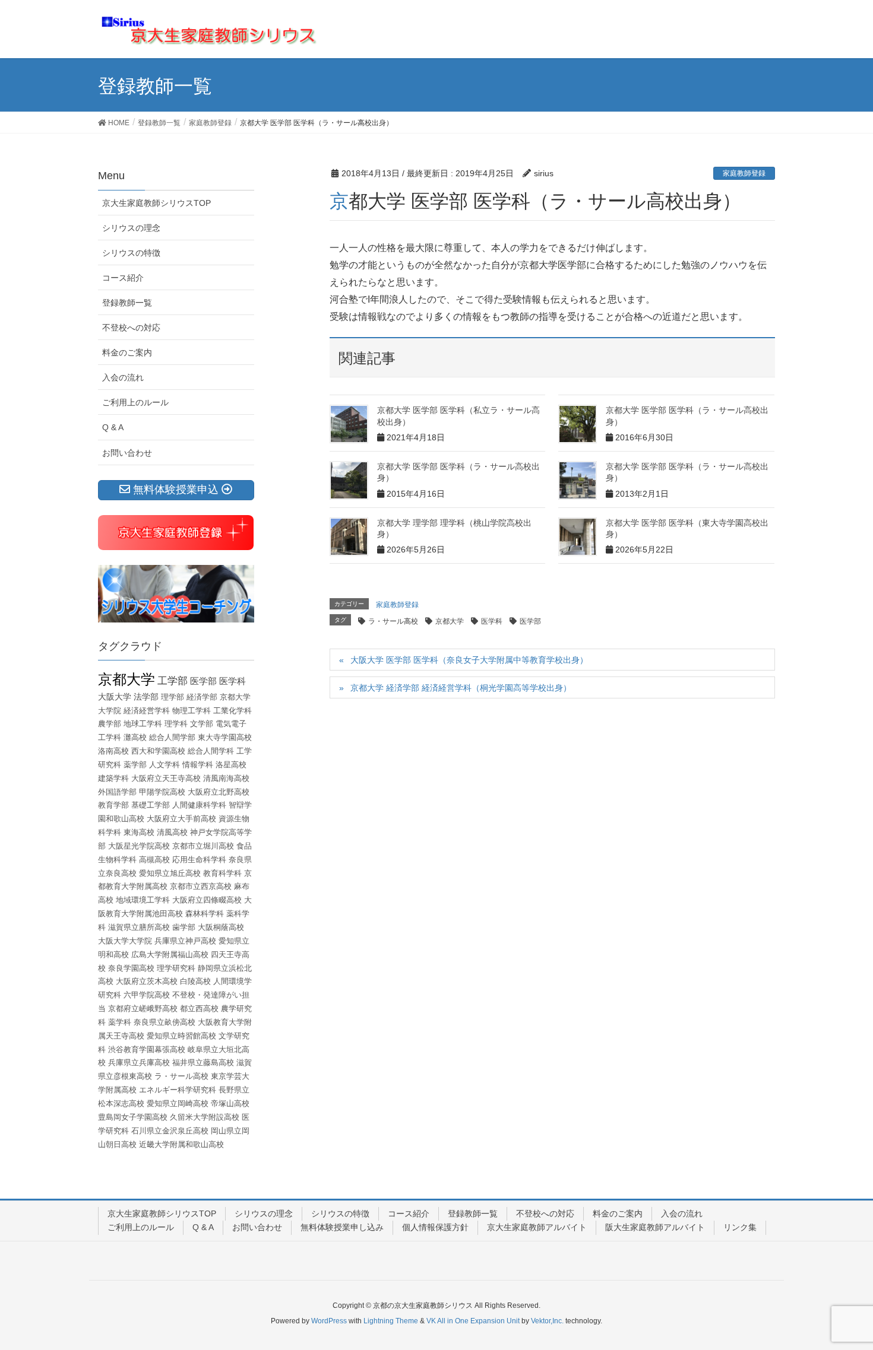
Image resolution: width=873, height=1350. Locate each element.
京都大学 (449, 621)
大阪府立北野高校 (218, 791)
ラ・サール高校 (393, 621)
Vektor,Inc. (547, 1321)
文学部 (201, 723)
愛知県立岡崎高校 (177, 1103)
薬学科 (119, 1022)
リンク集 (740, 1227)
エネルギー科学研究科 (177, 1089)
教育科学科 (222, 873)
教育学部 (113, 805)
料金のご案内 (127, 352)
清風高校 (172, 832)
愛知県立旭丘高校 (170, 873)
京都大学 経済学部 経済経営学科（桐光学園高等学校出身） (460, 688)
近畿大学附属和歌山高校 (181, 1144)
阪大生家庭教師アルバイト (655, 1227)
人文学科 (164, 764)
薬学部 (135, 764)
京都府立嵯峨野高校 (143, 1008)
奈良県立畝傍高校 (164, 1022)
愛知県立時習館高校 (181, 1035)
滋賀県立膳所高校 (139, 927)
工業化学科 (232, 710)
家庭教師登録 (744, 173)
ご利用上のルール (135, 402)
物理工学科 (191, 710)
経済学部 (201, 697)
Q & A (113, 427)
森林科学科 (204, 913)
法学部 (146, 696)
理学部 (172, 697)
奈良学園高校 (131, 968)
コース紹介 (123, 277)
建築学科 (113, 778)
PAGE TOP (842, 1299)
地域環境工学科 (143, 899)
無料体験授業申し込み (342, 1227)
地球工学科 (143, 723)
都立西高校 (199, 1008)
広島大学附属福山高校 (169, 954)
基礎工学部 (150, 805)
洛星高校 (231, 764)
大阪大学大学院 (125, 940)
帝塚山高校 (230, 1103)
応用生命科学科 (199, 859)
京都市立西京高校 (201, 886)
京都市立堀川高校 (203, 845)
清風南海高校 (226, 778)
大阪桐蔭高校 (221, 927)
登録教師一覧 (127, 302)
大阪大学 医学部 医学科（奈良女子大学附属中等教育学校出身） (469, 660)
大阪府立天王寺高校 (166, 778)
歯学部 (183, 927)
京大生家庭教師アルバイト (537, 1227)
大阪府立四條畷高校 (207, 899)
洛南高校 (113, 751)
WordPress (329, 1321)
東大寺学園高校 (225, 737)
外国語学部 (117, 791)
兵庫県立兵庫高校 (139, 1062)
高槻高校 (154, 859)
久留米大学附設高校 (204, 1117)
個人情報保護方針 (435, 1227)
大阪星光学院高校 (139, 845)
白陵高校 (195, 981)
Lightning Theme (390, 1321)
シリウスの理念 (131, 228)
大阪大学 (114, 696)
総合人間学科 (211, 751)
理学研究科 (176, 968)
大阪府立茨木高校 (147, 981)
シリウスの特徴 (131, 253)
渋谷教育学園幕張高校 (146, 1049)
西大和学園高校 (158, 751)
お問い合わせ (127, 453)
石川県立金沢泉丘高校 (169, 1130)
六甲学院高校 (147, 994)
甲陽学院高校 (162, 791)
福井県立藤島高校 (203, 1062)
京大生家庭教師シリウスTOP (156, 203)
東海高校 (139, 832)
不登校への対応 (131, 327)
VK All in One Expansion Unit (473, 1321)
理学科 (176, 723)
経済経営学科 (147, 710)
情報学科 (197, 764)
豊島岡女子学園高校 (132, 1117)
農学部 (109, 723)
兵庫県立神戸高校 (185, 940)
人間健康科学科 (199, 805)
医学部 (530, 621)
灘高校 (135, 737)
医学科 (491, 621)
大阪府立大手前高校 (181, 818)
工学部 (172, 681)
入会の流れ (123, 377)
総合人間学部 (172, 737)
